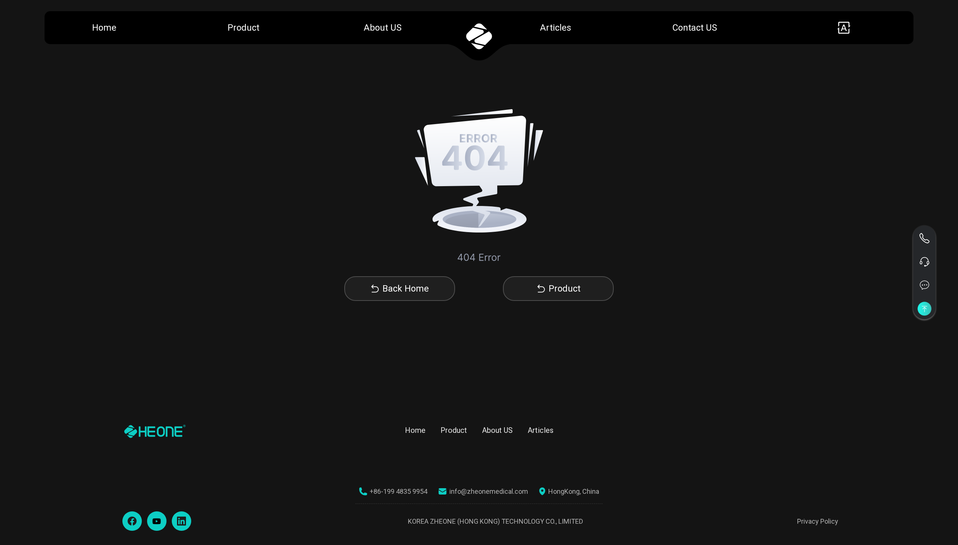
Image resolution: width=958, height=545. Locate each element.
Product (243, 27)
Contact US (694, 27)
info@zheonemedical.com (488, 491)
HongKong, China (573, 491)
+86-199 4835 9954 (398, 491)
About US (383, 27)
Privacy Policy (817, 521)
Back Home (405, 288)
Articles (555, 27)
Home (104, 27)
